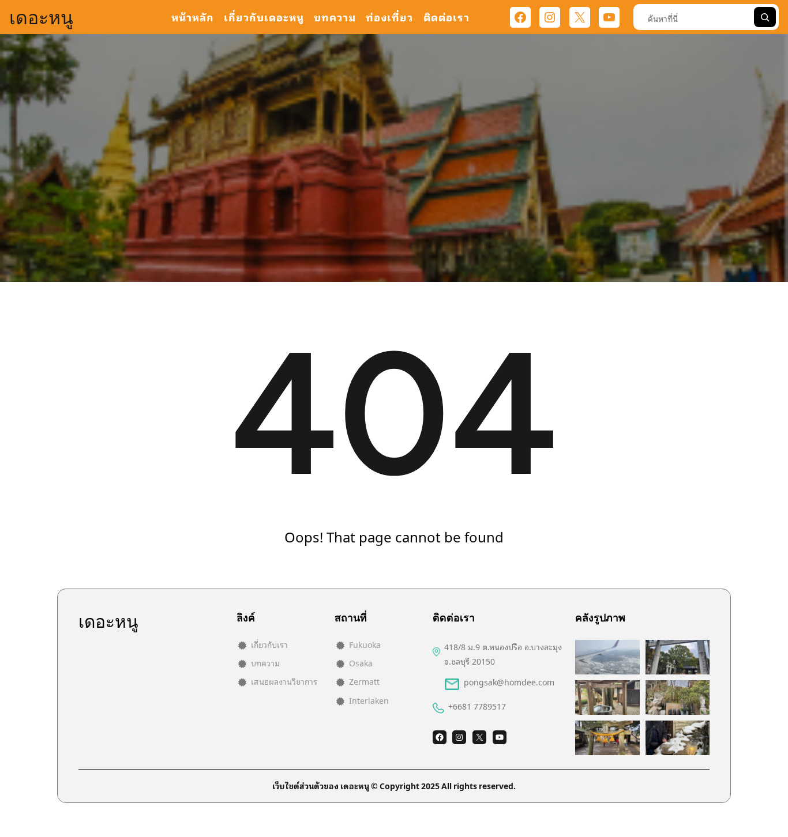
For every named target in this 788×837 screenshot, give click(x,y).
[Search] (765, 17)
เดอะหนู (41, 17)
